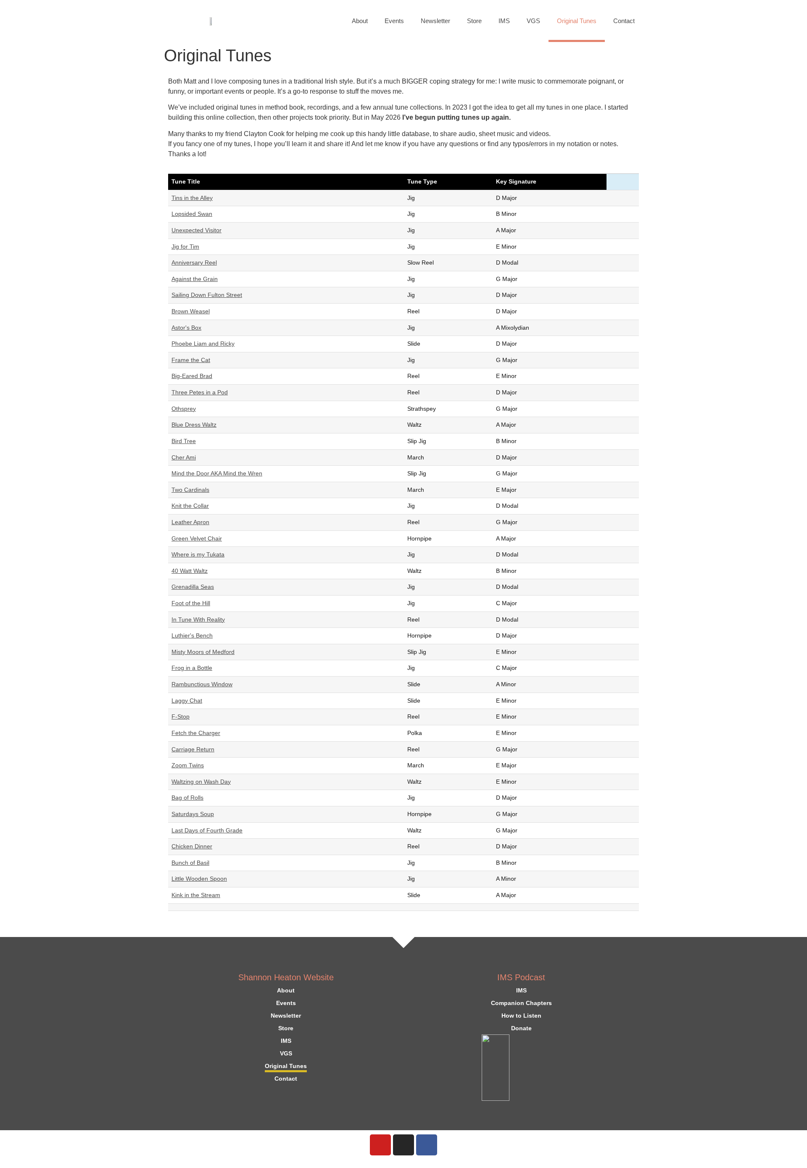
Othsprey (183, 408)
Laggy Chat (186, 700)
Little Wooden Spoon (199, 878)
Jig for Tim (185, 246)
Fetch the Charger (195, 733)
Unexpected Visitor (196, 230)
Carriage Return (192, 749)
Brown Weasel (190, 311)
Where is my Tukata (197, 554)
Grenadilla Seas (192, 586)
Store (474, 20)
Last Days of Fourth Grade (207, 830)
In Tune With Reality (198, 619)
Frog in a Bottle (191, 667)
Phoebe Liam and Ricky (203, 343)
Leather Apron (190, 522)
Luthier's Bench (192, 635)
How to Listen (521, 1015)
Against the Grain (194, 279)
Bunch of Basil (190, 862)
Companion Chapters (521, 1003)
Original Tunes (576, 20)
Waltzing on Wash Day (201, 781)
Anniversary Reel (194, 262)
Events (394, 20)
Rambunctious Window (201, 684)
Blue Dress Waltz (193, 424)
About (360, 20)
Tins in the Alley (192, 197)
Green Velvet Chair (196, 538)
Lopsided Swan (191, 213)
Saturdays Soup (192, 814)
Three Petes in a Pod (199, 392)
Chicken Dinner (191, 846)
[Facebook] (426, 1144)
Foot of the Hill (190, 603)
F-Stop (180, 716)
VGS (533, 20)
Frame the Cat (190, 360)
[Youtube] (380, 1144)
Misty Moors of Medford (203, 651)
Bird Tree (183, 441)
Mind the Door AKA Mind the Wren (216, 473)
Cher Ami (183, 457)
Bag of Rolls (187, 797)
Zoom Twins (187, 765)
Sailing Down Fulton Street (206, 294)
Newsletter (435, 20)
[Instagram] (403, 1144)
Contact (624, 20)
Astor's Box (186, 327)
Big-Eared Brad (191, 376)
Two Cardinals (190, 489)
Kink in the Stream (195, 895)
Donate (521, 1028)
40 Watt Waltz (189, 570)
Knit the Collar (190, 505)
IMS (504, 20)
